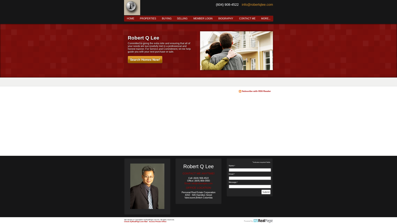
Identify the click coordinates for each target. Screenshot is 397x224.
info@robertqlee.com (257, 5)
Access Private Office (157, 221)
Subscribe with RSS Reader (256, 91)
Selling (182, 18)
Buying (167, 18)
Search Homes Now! (145, 59)
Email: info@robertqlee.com (199, 183)
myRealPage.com (258, 221)
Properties (148, 18)
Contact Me (247, 18)
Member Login (203, 18)
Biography (225, 18)
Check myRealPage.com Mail (135, 221)
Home (130, 18)
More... (265, 18)
